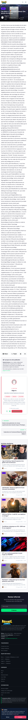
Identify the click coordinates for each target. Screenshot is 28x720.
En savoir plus (16, 714)
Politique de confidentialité (6, 690)
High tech (3, 679)
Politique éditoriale (5, 648)
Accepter (20, 717)
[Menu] (25, 2)
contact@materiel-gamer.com (11, 638)
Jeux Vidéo (3, 677)
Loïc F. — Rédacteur (5, 659)
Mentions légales (4, 688)
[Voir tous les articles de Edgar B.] (14, 382)
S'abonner (14, 610)
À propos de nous (5, 646)
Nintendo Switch (4, 674)
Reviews (3, 681)
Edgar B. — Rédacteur (5, 661)
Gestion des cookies (5, 692)
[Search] (22, 2)
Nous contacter (4, 650)
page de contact (6, 370)
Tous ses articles (16, 411)
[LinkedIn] (10, 411)
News (3, 8)
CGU (2, 694)
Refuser (7, 717)
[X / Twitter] (7, 411)
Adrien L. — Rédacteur (6, 663)
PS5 (2, 672)
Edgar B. (14, 390)
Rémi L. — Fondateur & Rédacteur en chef (10, 657)
